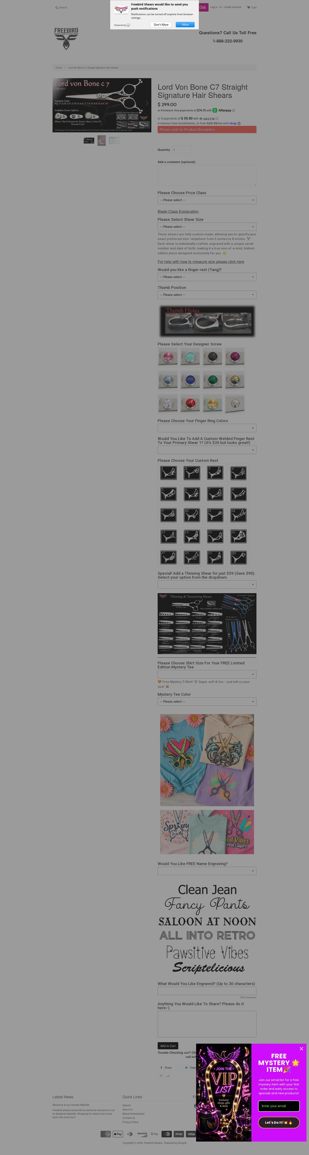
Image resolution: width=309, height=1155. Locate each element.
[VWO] (131, 25)
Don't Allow (161, 24)
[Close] (301, 1049)
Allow (185, 24)
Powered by (120, 25)
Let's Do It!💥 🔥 (279, 1122)
